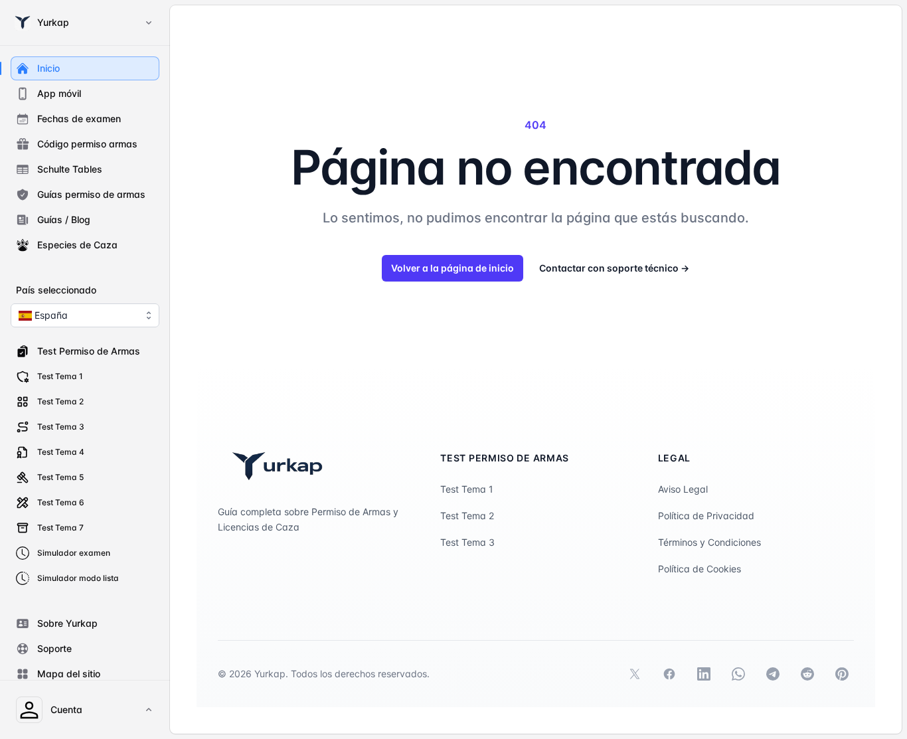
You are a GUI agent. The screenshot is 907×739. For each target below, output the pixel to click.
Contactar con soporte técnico (614, 268)
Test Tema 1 (466, 489)
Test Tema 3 (467, 542)
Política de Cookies (699, 568)
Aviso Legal (683, 489)
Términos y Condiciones (709, 542)
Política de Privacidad (706, 515)
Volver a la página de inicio (452, 268)
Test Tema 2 (467, 515)
